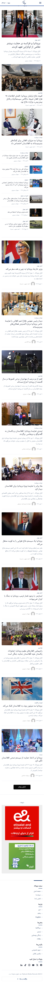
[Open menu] (40, 2)
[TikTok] (25, 965)
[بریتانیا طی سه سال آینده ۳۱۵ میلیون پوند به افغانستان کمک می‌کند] (36, 170)
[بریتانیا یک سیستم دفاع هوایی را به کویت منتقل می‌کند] (22, 523)
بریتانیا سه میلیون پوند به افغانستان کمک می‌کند (22, 706)
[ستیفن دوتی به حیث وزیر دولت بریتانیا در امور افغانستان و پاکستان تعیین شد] (36, 156)
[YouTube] (33, 965)
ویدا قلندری (28, 342)
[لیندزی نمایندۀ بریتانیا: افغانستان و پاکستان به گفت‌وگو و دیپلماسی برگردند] (22, 414)
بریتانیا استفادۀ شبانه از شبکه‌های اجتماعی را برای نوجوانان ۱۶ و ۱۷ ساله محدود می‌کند (15, 185)
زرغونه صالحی (25, 775)
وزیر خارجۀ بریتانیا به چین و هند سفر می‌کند (24, 269)
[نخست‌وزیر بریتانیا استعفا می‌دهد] (36, 213)
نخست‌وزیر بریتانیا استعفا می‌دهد (18, 212)
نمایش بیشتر (22, 787)
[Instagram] (29, 965)
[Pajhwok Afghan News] (24, 3)
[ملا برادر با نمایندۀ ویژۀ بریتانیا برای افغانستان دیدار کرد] (22, 469)
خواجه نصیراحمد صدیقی (24, 504)
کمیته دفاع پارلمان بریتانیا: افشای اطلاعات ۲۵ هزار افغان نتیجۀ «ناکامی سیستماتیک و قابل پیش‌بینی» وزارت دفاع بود (23, 99)
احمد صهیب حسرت (25, 284)
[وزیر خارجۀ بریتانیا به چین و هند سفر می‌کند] (22, 252)
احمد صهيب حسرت (25, 559)
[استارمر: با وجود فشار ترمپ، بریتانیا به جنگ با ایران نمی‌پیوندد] (22, 578)
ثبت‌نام (3, 3)
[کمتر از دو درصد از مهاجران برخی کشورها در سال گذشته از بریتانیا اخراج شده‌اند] (22, 361)
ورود (8, 3)
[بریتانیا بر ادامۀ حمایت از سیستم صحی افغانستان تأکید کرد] (22, 740)
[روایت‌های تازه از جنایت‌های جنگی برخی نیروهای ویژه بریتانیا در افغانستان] (36, 199)
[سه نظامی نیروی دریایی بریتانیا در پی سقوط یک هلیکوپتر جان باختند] (36, 224)
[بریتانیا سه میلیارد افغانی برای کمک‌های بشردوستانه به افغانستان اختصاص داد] (22, 122)
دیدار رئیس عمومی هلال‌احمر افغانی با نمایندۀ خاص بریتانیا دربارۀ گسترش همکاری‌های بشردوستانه (23, 324)
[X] (37, 965)
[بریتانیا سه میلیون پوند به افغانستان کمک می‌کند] (22, 688)
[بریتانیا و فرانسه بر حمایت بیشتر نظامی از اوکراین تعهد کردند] (22, 23)
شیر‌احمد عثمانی (26, 449)
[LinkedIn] (21, 965)
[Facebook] (41, 965)
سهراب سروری (27, 394)
